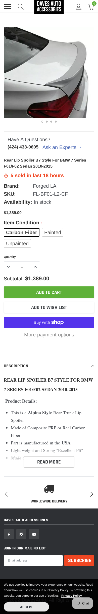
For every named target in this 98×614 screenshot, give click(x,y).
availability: (18, 202)
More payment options (49, 334)
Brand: (12, 186)
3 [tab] (51, 122)
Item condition (23, 222)
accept (26, 607)
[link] (9, 534)
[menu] (7, 6)
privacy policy (71, 595)
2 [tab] (47, 122)
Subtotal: (14, 278)
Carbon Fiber (21, 232)
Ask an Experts (60, 147)
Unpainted (17, 243)
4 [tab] (56, 122)
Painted (52, 232)
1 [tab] (42, 122)
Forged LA (44, 186)
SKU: (10, 194)
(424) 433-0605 (23, 146)
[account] (79, 6)
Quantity (10, 257)
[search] (21, 6)
